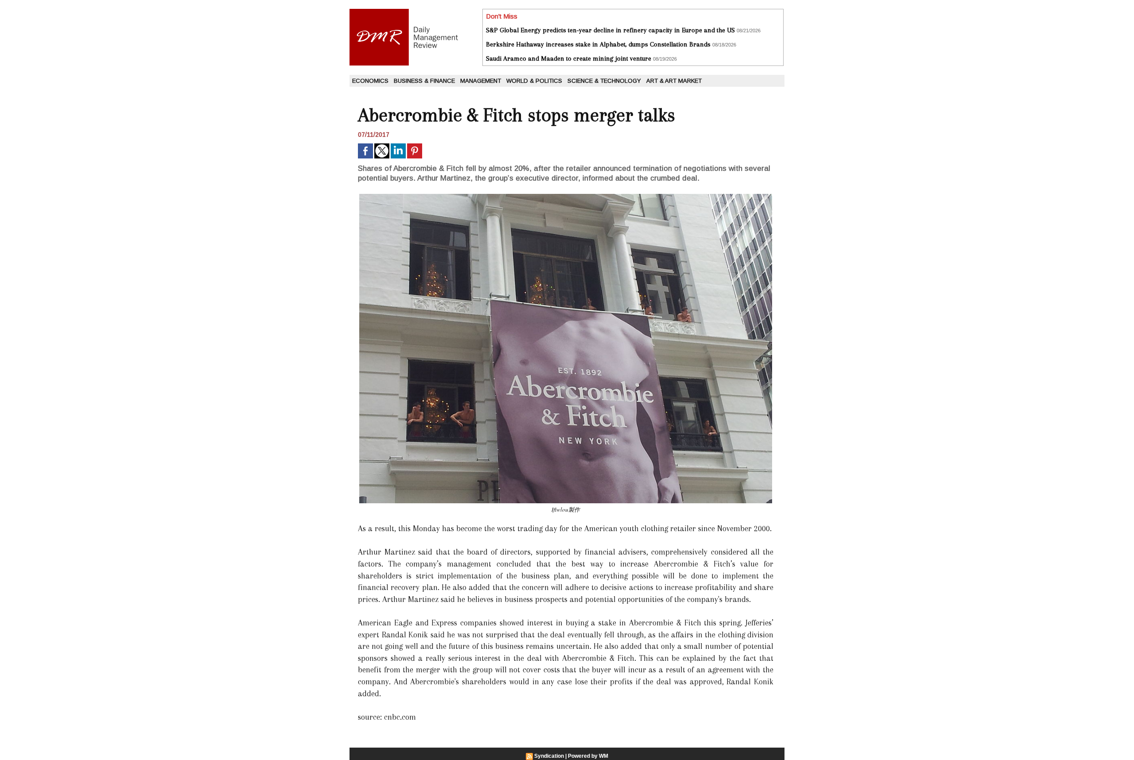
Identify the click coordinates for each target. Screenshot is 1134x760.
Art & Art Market (674, 80)
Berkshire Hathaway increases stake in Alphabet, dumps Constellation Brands (598, 44)
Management (480, 80)
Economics (370, 80)
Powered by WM (588, 756)
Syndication (549, 756)
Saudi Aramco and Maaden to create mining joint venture (568, 58)
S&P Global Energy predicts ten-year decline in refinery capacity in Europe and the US (610, 30)
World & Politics (534, 80)
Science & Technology (604, 80)
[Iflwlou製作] (565, 196)
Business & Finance (424, 80)
